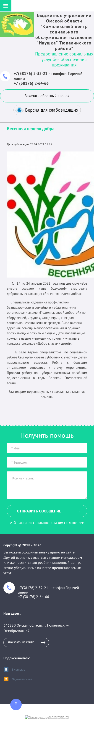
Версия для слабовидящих (51, 110)
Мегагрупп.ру (59, 717)
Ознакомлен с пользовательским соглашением (49, 522)
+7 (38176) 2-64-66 (31, 83)
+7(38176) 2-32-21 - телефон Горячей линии (48, 76)
